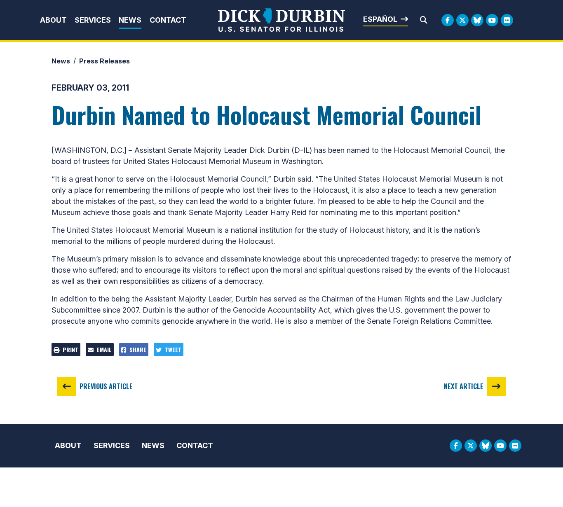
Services (93, 20)
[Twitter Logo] (462, 20)
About (53, 20)
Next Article (463, 386)
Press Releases (104, 61)
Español (380, 19)
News (130, 20)
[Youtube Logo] (492, 20)
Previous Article (106, 386)
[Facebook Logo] (447, 20)
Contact (168, 20)
